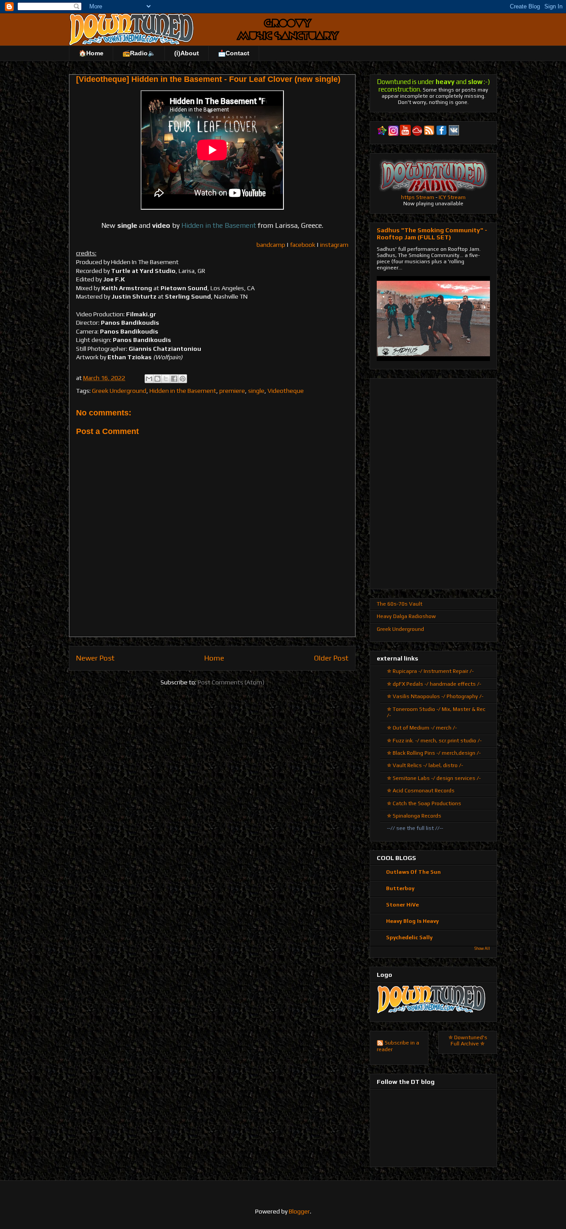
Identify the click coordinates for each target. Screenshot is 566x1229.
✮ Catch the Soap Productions (424, 803)
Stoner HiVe (402, 905)
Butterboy (400, 888)
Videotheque (286, 390)
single (256, 390)
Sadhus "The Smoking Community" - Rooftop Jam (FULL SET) (432, 234)
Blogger (299, 1211)
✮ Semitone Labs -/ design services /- (434, 778)
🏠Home (91, 53)
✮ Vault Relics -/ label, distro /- (425, 765)
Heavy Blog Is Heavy (412, 921)
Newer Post (95, 657)
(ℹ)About (186, 53)
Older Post (331, 657)
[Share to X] (165, 378)
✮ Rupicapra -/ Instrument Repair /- (430, 671)
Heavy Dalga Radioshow (406, 616)
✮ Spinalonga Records (414, 816)
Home (214, 657)
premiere (232, 390)
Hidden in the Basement (182, 390)
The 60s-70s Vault (399, 604)
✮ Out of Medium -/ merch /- (422, 728)
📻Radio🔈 (138, 53)
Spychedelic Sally (409, 937)
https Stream (417, 197)
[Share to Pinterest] (182, 378)
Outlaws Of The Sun (413, 872)
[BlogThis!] (157, 378)
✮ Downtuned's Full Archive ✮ (467, 1040)
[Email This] (149, 378)
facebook (302, 244)
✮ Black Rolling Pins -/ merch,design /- (434, 753)
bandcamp (270, 244)
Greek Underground (119, 390)
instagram (334, 244)
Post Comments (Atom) (231, 682)
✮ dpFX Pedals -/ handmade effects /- (434, 684)
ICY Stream (452, 197)
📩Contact (233, 53)
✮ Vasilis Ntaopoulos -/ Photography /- (435, 696)
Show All (482, 948)
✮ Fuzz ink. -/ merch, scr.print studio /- (434, 740)
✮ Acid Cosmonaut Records (421, 790)
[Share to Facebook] (174, 378)
